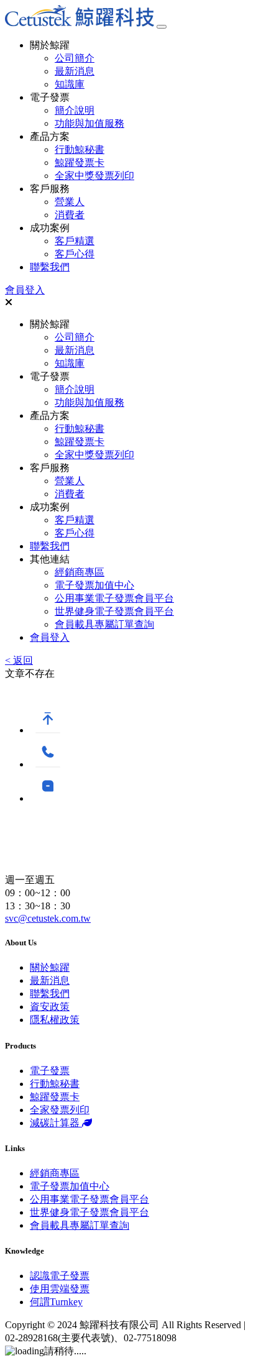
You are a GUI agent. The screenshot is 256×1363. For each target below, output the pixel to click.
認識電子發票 (59, 1275)
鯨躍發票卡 (79, 162)
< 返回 (19, 660)
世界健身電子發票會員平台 (114, 611)
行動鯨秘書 (79, 149)
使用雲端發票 (59, 1288)
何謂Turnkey (56, 1301)
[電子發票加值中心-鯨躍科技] (79, 23)
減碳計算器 (56, 1122)
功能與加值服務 (89, 123)
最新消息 (74, 71)
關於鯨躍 (50, 967)
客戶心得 (74, 254)
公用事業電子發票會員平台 (114, 598)
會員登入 (25, 290)
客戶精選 (74, 241)
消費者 (70, 214)
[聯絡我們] (48, 764)
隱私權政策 (55, 1019)
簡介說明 (74, 110)
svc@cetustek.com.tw (48, 918)
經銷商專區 (79, 572)
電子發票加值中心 (94, 585)
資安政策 (50, 1006)
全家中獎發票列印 (94, 175)
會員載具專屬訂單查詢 (104, 624)
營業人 (70, 201)
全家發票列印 (59, 1109)
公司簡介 (74, 58)
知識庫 (70, 84)
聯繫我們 (50, 267)
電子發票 (50, 1070)
